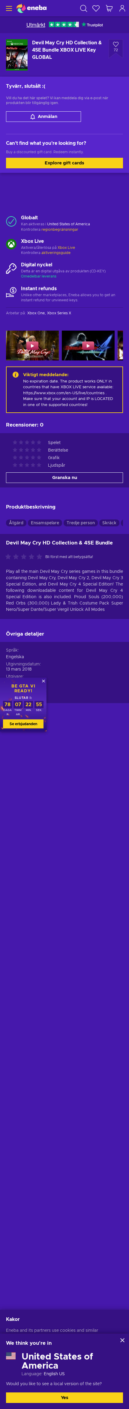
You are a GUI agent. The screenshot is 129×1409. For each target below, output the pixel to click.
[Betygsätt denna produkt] (25, 557)
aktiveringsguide (55, 253)
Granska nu (64, 477)
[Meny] (8, 8)
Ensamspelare (45, 523)
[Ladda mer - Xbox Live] (11, 245)
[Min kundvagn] (109, 8)
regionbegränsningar (59, 229)
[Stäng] (122, 1340)
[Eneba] (31, 8)
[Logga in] (122, 8)
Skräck (109, 523)
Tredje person (81, 523)
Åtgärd (16, 523)
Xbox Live (66, 247)
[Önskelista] (96, 8)
